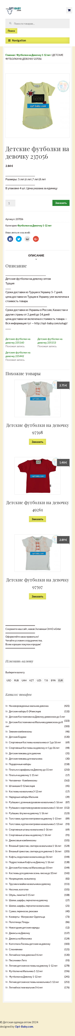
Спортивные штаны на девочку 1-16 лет (30, 835)
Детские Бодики (17, 736)
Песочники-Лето (18, 960)
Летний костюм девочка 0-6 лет (26, 954)
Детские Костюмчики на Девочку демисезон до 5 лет (37, 716)
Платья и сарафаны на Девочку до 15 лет (31, 769)
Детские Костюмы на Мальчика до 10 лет (31, 867)
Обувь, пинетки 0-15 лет (22, 894)
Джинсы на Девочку (19, 933)
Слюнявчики (15, 949)
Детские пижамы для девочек (25, 753)
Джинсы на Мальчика (20, 938)
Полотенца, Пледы (19, 922)
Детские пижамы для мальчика (25, 758)
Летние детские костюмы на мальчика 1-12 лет (34, 981)
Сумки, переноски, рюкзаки (23, 911)
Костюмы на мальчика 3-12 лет (25, 791)
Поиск (11, 30)
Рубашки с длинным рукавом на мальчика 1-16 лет (36, 802)
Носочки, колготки (18, 889)
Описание (36, 255)
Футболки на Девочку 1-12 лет (34, 54)
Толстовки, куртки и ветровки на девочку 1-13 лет (35, 818)
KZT (31, 680)
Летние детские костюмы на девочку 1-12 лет (33, 965)
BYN (53, 680)
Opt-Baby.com (24, 1026)
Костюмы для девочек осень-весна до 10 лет (33, 873)
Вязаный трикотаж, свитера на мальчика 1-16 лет (35, 845)
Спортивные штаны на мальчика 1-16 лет (31, 829)
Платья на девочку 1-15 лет (23, 775)
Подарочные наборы (20, 764)
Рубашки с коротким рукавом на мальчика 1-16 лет (36, 807)
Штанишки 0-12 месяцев (22, 785)
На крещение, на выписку (22, 878)
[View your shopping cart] (69, 10)
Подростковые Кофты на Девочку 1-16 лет (31, 862)
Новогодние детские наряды (24, 927)
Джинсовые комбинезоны (22, 840)
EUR (60, 680)
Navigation (19, 40)
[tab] (36, 255)
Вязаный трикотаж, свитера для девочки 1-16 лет (35, 851)
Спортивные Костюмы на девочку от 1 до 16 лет (34, 747)
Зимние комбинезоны (20, 731)
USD (9, 680)
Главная (10, 54)
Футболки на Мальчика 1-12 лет (26, 971)
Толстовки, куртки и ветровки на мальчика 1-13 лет (36, 824)
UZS (39, 680)
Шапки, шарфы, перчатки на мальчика (29, 905)
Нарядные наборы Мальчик (23, 796)
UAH (24, 680)
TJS (46, 680)
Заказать (61, 202)
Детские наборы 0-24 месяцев (25, 711)
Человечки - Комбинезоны (23, 780)
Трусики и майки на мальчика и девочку (30, 883)
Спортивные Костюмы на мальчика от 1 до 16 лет (35, 742)
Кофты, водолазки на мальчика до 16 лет (31, 856)
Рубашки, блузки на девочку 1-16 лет (28, 813)
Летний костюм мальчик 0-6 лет (26, 987)
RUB (16, 680)
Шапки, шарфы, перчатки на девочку (28, 900)
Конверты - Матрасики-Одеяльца (27, 916)
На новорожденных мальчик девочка (28, 705)
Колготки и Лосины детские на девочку (29, 943)
